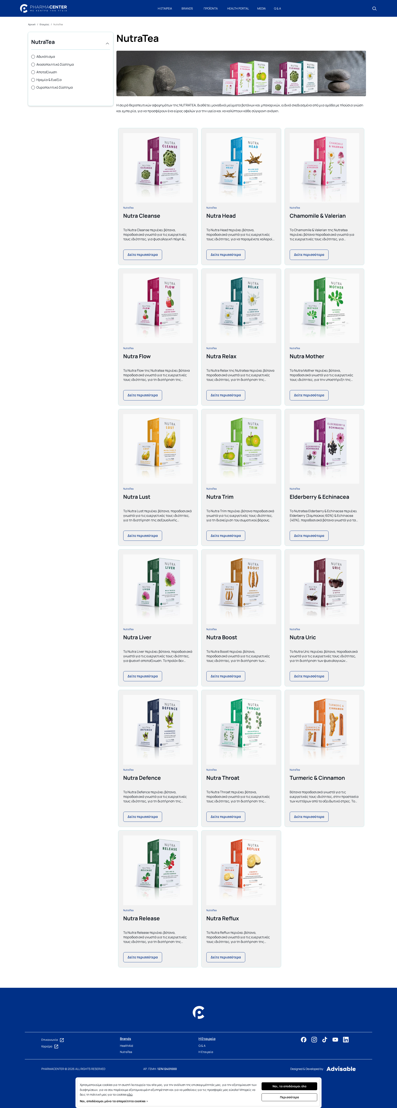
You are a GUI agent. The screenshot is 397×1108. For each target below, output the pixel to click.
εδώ (130, 1094)
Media (261, 8)
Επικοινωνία (50, 1040)
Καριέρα (47, 1046)
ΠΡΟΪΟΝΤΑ (211, 8)
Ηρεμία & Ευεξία (49, 79)
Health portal (238, 8)
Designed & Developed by (306, 1069)
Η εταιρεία (165, 8)
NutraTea (128, 207)
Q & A (277, 8)
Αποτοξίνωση (46, 72)
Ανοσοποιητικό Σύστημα (55, 64)
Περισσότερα (289, 1097)
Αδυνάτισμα (45, 56)
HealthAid (126, 1046)
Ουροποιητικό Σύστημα (54, 87)
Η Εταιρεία (205, 1052)
